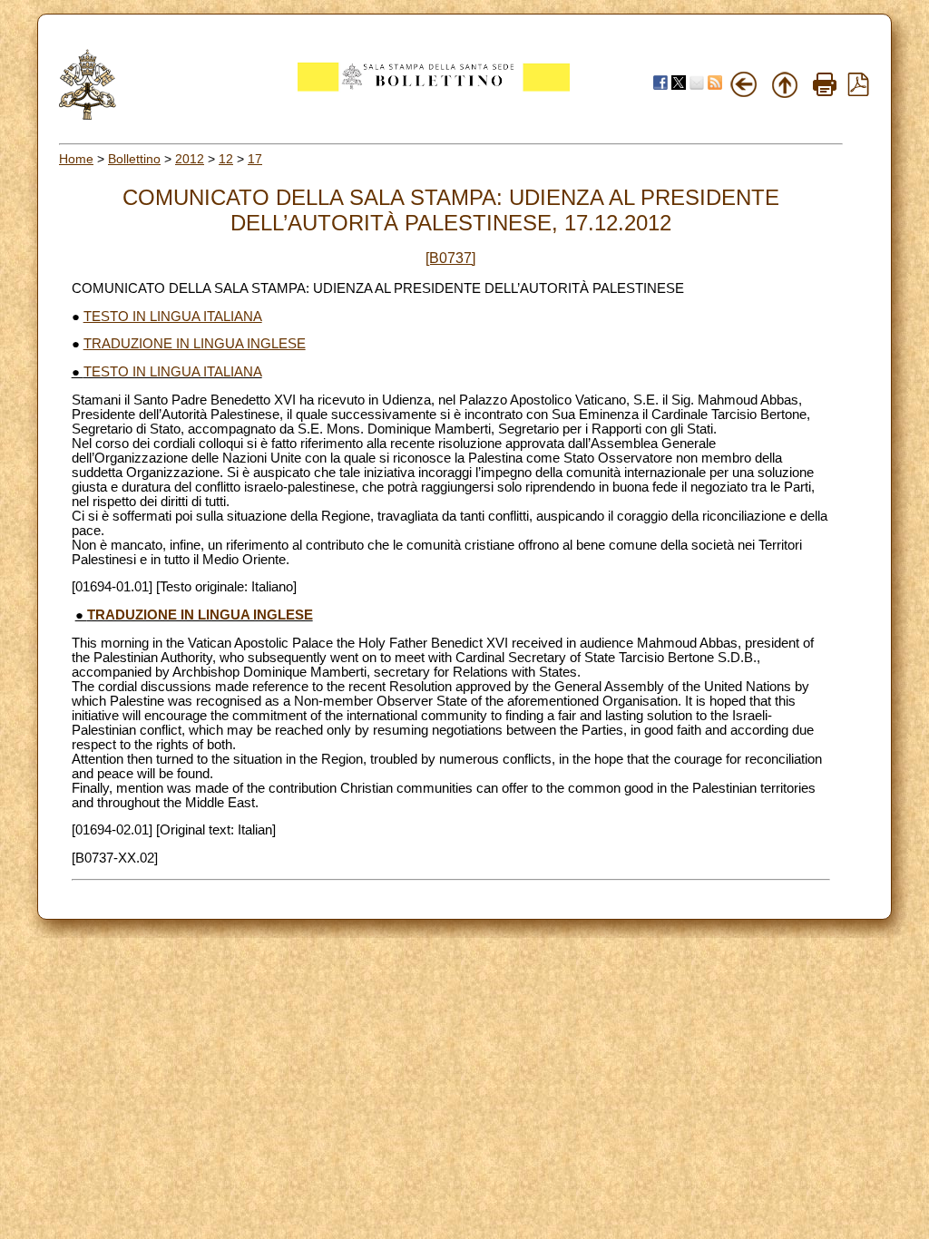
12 (226, 158)
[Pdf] (858, 91)
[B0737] (450, 258)
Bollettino (134, 158)
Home (76, 158)
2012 (189, 158)
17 (255, 158)
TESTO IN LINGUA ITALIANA (172, 316)
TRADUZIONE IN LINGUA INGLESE (194, 344)
